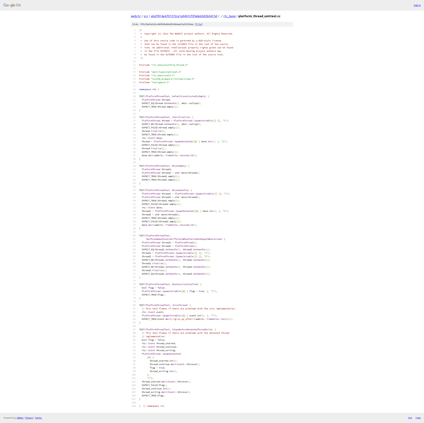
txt (410, 417)
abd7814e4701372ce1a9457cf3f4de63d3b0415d (184, 16)
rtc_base (229, 16)
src (146, 16)
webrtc (136, 16)
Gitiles (20, 417)
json (418, 417)
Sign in (417, 5)
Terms (38, 417)
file (198, 24)
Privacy (29, 417)
